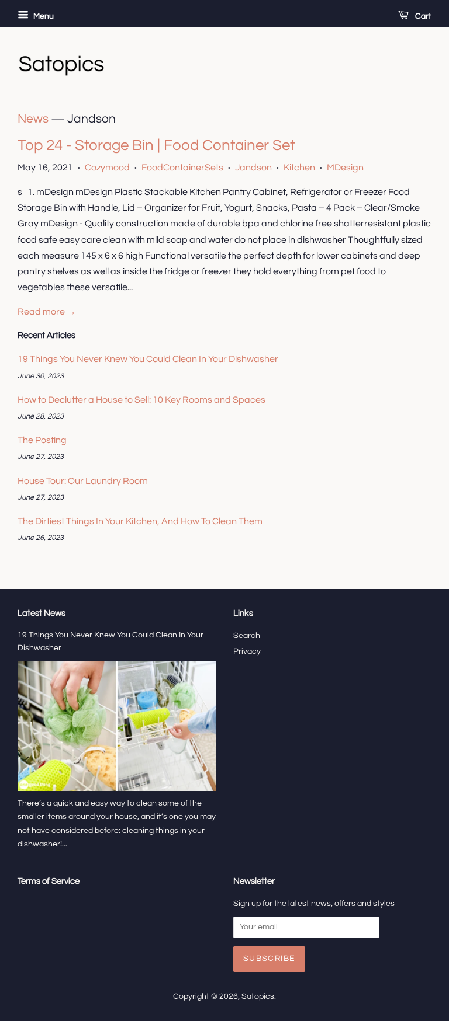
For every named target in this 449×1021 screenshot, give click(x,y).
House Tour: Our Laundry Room (83, 481)
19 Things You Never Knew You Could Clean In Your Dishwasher (148, 359)
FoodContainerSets (182, 167)
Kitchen (299, 167)
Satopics (257, 996)
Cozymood (107, 167)
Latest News (41, 613)
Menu (43, 16)
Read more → (47, 311)
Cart (422, 16)
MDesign (345, 167)
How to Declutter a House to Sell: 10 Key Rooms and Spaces (141, 400)
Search (246, 636)
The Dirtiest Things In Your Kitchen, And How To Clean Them (140, 521)
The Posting (42, 440)
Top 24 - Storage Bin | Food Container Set (156, 145)
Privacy (247, 651)
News (33, 119)
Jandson (253, 167)
